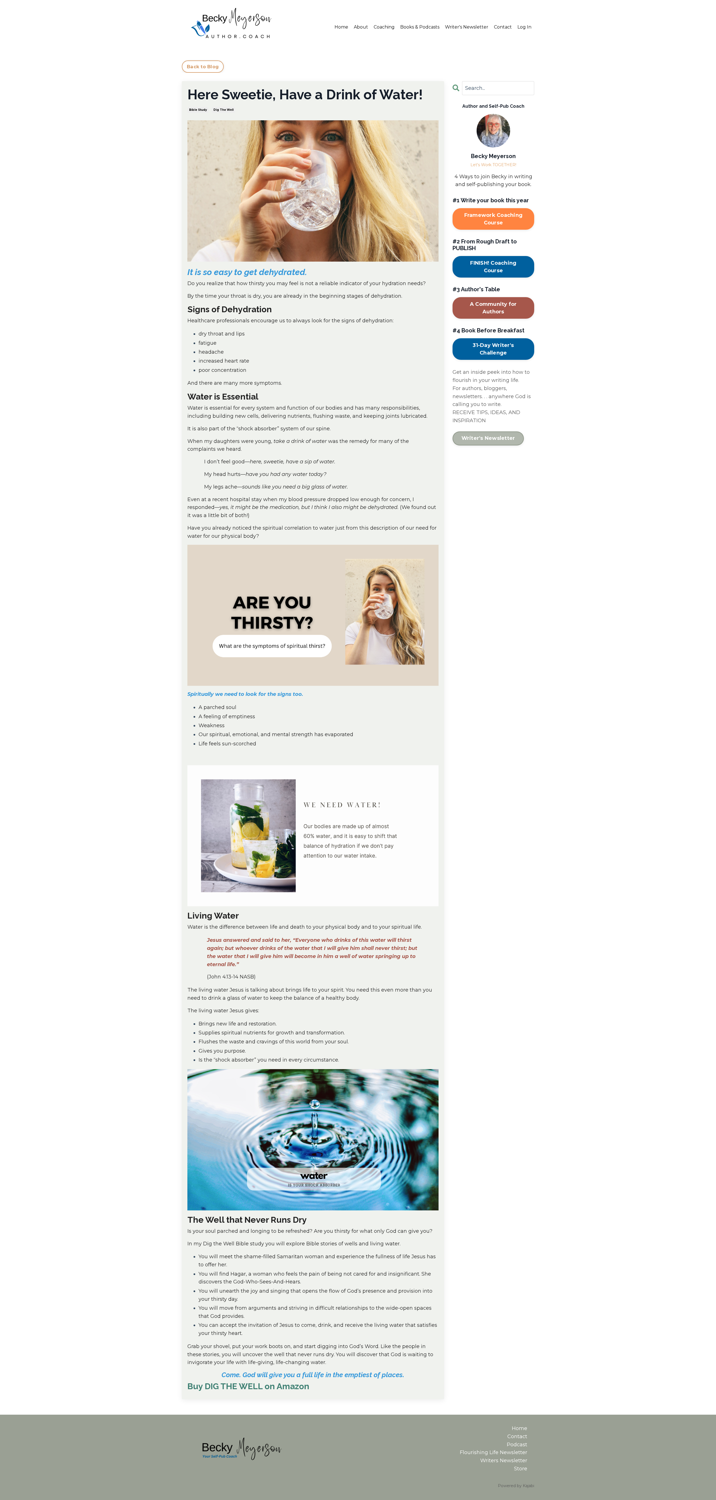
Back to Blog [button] (203, 66)
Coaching (384, 27)
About (361, 27)
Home (341, 27)
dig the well (223, 110)
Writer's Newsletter (466, 27)
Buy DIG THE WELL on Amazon (248, 1386)
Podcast (517, 1445)
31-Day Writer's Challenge (493, 349)
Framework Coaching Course (493, 219)
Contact (503, 27)
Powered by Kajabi (516, 1485)
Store (520, 1469)
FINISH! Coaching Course (493, 267)
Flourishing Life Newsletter (493, 1452)
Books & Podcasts (419, 27)
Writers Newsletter (503, 1460)
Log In (524, 27)
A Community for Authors (493, 308)
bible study (198, 110)
